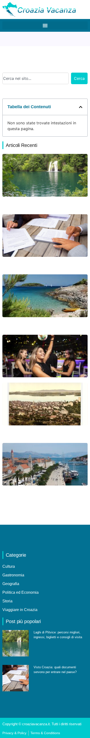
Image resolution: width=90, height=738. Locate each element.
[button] (45, 25)
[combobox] (35, 78)
